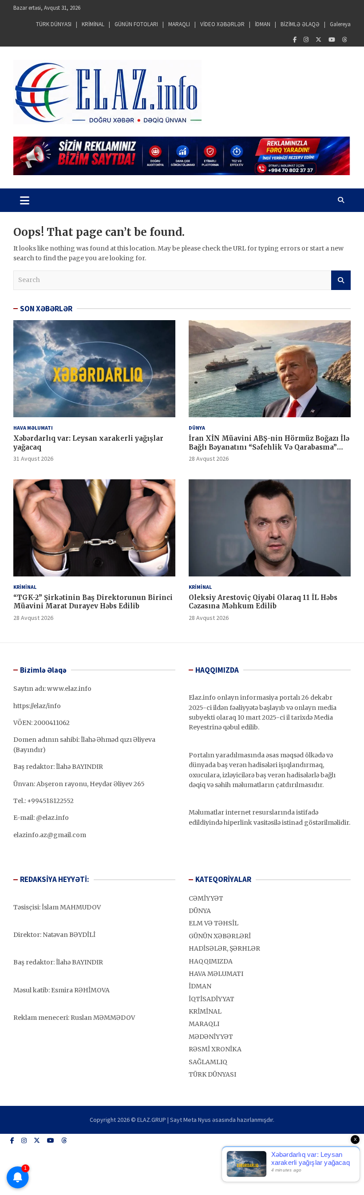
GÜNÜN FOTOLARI (136, 24)
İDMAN (262, 24)
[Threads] (345, 40)
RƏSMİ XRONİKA (215, 1049)
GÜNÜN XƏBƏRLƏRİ (220, 936)
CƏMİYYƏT (206, 898)
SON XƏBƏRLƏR (46, 308)
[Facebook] (294, 40)
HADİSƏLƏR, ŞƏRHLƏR (224, 948)
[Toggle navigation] (24, 200)
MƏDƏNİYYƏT (211, 1037)
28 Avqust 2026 (209, 458)
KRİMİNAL (93, 24)
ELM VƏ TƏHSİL (213, 923)
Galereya (340, 24)
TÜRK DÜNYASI (53, 24)
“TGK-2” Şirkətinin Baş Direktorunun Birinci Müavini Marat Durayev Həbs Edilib (93, 602)
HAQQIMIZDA (211, 961)
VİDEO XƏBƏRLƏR (222, 24)
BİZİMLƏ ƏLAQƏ (300, 24)
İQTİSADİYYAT (211, 999)
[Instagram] (306, 40)
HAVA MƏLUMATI (33, 427)
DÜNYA (197, 427)
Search (341, 280)
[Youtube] (332, 40)
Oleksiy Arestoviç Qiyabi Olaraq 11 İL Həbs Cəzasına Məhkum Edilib (263, 602)
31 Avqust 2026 (33, 458)
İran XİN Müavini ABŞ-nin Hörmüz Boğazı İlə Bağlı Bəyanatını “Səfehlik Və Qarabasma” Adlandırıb (269, 447)
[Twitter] (318, 40)
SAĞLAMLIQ (208, 1062)
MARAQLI (179, 24)
